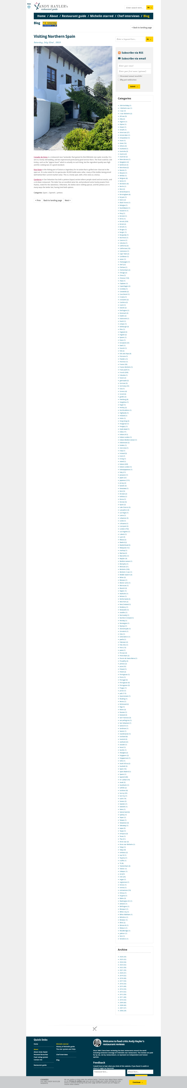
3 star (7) (123, 111)
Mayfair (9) (123, 559)
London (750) (124, 529)
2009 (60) (123, 1003)
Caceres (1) (123, 240)
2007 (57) (123, 1008)
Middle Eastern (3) (126, 575)
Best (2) (122, 189)
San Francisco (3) (125, 718)
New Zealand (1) (125, 604)
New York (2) (124, 602)
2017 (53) (123, 981)
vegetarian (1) (124, 882)
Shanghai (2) (124, 753)
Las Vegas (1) (124, 513)
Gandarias (38, 180)
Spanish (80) (124, 777)
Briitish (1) (123, 216)
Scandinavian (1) (125, 734)
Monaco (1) (123, 580)
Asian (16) (123, 143)
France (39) (123, 364)
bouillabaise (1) (125, 208)
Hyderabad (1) (124, 429)
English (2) (123, 335)
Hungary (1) (124, 426)
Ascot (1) (123, 141)
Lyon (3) (122, 537)
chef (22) (123, 265)
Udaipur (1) (123, 871)
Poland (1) (123, 669)
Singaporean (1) (125, 758)
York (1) (122, 936)
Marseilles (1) (124, 556)
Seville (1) (123, 750)
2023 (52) (123, 965)
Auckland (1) (124, 149)
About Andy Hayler (41, 1052)
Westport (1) (124, 909)
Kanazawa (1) (124, 488)
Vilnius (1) (123, 893)
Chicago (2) (123, 273)
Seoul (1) (123, 747)
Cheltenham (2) (125, 270)
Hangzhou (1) (124, 402)
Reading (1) (123, 699)
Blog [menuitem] (146, 16)
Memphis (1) (124, 564)
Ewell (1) (122, 345)
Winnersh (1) (124, 925)
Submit (132, 86)
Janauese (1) (124, 475)
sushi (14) (123, 799)
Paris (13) (123, 648)
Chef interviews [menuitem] (128, 16)
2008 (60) (123, 1005)
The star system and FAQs (66, 1049)
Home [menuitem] (41, 16)
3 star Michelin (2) (126, 114)
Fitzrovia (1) (124, 356)
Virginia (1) (123, 896)
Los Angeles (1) (125, 532)
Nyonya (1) (123, 626)
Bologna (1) (123, 205)
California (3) (124, 246)
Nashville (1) (124, 594)
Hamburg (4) (124, 399)
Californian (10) (125, 248)
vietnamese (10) (125, 890)
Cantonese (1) (124, 251)
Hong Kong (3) (124, 421)
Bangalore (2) (124, 162)
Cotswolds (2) (124, 292)
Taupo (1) (123, 831)
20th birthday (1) (125, 105)
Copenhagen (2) (125, 286)
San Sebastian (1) (125, 723)
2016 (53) (123, 984)
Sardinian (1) (124, 728)
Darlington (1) (124, 310)
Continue (136, 1082)
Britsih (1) (123, 227)
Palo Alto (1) (124, 645)
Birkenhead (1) (125, 192)
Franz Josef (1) (124, 370)
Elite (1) (122, 329)
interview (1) (124, 448)
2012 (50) (123, 994)
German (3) (123, 383)
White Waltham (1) (126, 915)
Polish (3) (123, 672)
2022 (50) (123, 967)
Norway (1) (123, 621)
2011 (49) (123, 997)
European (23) (124, 343)
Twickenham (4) (125, 866)
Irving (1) (123, 459)
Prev (39, 201)
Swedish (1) (123, 807)
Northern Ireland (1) (127, 618)
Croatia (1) (123, 297)
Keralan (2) (123, 494)
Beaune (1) (123, 173)
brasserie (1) (124, 211)
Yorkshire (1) (124, 939)
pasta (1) (122, 650)
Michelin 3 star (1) (126, 572)
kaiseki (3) (123, 486)
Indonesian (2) (124, 443)
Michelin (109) (124, 569)
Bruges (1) (123, 230)
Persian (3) (123, 653)
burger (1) (123, 232)
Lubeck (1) (123, 534)
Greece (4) (123, 391)
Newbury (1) (124, 607)
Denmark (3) (124, 313)
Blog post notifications (128, 80)
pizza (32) (123, 666)
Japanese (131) (125, 480)
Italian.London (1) (126, 467)
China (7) (123, 275)
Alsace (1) (123, 127)
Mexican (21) (124, 567)
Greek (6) (123, 394)
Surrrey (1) (123, 796)
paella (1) (123, 639)
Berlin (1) (123, 186)
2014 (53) (123, 989)
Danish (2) (123, 308)
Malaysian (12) (124, 548)
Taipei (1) (123, 817)
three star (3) (124, 842)
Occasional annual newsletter (131, 76)
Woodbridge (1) (125, 931)
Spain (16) (123, 769)
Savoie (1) (123, 731)
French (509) (124, 372)
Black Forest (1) (125, 203)
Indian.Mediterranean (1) (128, 440)
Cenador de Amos (41, 157)
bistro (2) (123, 200)
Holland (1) (123, 416)
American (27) (124, 132)
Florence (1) (124, 362)
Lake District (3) (125, 507)
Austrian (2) (124, 157)
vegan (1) (123, 879)
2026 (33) (123, 957)
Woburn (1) (123, 928)
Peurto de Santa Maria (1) (128, 658)
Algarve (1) (123, 122)
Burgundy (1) (124, 235)
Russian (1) (123, 712)
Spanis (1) (123, 774)
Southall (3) (123, 766)
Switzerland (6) (125, 812)
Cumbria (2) (124, 302)
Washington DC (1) (126, 901)
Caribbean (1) (124, 256)
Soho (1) (122, 761)
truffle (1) (123, 861)
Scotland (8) (124, 737)
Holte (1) (123, 418)
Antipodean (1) (125, 138)
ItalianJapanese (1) (126, 470)
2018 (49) (123, 978)
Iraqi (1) (122, 451)
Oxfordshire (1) (125, 637)
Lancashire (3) (124, 510)
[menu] (93, 14)
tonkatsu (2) (124, 852)
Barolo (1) (123, 170)
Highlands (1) (124, 413)
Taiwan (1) (123, 820)
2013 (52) (123, 992)
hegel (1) (123, 405)
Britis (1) (123, 219)
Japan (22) (123, 478)
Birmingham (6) (125, 194)
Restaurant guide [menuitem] (74, 16)
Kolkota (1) (123, 497)
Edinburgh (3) (124, 327)
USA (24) (123, 877)
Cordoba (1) (124, 289)
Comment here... (101, 1072)
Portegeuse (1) (125, 674)
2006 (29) (123, 1011)
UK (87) (122, 874)
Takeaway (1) (124, 826)
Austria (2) (123, 154)
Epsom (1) (123, 337)
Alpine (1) (123, 124)
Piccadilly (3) (124, 661)
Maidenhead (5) (125, 545)
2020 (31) (123, 973)
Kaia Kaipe (38, 170)
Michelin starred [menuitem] (101, 16)
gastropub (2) (124, 381)
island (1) (123, 461)
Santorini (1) (124, 726)
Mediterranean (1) (126, 561)
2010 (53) (123, 1000)
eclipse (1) (123, 324)
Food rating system (41, 1057)
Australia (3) (124, 151)
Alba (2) (122, 119)
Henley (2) (123, 408)
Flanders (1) (124, 359)
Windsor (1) (123, 920)
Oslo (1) (122, 634)
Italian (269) (124, 464)
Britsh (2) (123, 224)
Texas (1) (123, 836)
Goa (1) (122, 389)
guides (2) (123, 397)
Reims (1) (123, 701)
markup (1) (123, 550)
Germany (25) (124, 386)
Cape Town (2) (124, 254)
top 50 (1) (123, 855)
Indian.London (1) (126, 437)
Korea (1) (123, 499)
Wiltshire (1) (124, 917)
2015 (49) (123, 986)
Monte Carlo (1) (125, 583)
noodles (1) (123, 612)
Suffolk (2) (123, 788)
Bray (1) (122, 213)
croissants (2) (124, 300)
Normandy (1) (124, 615)
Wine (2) (122, 923)
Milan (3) (123, 577)
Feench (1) (123, 348)
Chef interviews (62, 1055)
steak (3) (122, 782)
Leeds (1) (123, 521)
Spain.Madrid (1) (125, 772)
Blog (57, 1060)
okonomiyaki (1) (125, 629)
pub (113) (123, 693)
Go (148, 7)
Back (142, 28)
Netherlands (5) (125, 599)
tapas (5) (122, 828)
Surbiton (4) (124, 790)
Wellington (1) (124, 906)
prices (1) (123, 691)
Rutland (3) (123, 715)
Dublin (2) (123, 316)
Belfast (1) (123, 176)
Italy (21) (123, 472)
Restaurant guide (40, 1065)
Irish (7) (122, 456)
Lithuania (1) (124, 523)
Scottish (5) (123, 739)
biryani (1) (123, 197)
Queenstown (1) (125, 696)
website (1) (123, 904)
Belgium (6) (124, 178)
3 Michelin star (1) (126, 108)
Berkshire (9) (124, 184)
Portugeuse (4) (125, 683)
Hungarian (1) (124, 424)
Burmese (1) (124, 238)
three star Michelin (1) (127, 844)
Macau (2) (123, 540)
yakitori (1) (123, 933)
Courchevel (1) (125, 294)
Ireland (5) (123, 453)
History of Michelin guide (65, 1047)
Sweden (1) (123, 804)
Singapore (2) (124, 755)
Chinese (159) (124, 278)
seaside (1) (123, 745)
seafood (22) (124, 742)
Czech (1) (123, 305)
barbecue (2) (124, 165)
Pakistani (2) (124, 642)
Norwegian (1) (124, 623)
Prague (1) (123, 688)
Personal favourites (41, 1055)
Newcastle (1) (124, 610)
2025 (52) (123, 959)
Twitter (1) (123, 869)
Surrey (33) (123, 793)
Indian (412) (124, 434)
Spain (45, 193)
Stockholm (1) (124, 785)
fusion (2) (123, 378)
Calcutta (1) (123, 243)
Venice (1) (123, 885)
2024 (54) (123, 962)
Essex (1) (123, 340)
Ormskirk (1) (124, 631)
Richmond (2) (124, 704)
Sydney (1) (123, 815)
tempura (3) (124, 834)
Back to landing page (53, 201)
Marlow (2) (123, 553)
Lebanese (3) (124, 518)
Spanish (52, 193)
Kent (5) (122, 491)
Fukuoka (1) (123, 375)
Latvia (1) (123, 515)
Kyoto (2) (123, 505)
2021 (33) (123, 970)
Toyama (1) (123, 858)
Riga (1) (122, 707)
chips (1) (122, 281)
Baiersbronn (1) (125, 159)
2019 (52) (123, 976)
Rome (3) (123, 710)
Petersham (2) (124, 656)
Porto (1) (123, 677)
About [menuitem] (54, 16)
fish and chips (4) (125, 354)
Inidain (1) (123, 445)
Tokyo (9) (123, 850)
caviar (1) (123, 259)
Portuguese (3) (125, 685)
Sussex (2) (123, 801)
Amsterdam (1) (125, 135)
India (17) (123, 432)
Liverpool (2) (124, 526)
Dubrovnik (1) (124, 319)
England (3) (123, 332)
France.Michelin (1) (126, 367)
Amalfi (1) (123, 130)
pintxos (60, 193)
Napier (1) (123, 591)
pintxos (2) (123, 664)
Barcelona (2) (124, 167)
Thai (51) (123, 839)
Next (67, 201)
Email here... (133, 1072)
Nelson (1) (123, 596)
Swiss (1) (122, 809)
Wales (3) (123, 898)
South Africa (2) (125, 763)
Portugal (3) (124, 680)
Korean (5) (123, 502)
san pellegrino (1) (126, 720)
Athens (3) (123, 146)
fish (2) (122, 351)
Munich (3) (123, 588)
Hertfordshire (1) (125, 410)
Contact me (38, 1060)
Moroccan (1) (124, 586)
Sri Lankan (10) (125, 780)
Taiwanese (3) (124, 823)
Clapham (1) (124, 283)
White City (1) (124, 912)
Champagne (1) (125, 262)
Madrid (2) (123, 542)
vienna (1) (123, 888)
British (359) (124, 221)
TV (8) (121, 863)
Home (36, 1044)
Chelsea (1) (123, 267)
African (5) (123, 116)
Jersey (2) (123, 483)
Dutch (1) (123, 321)
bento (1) (123, 181)
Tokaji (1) (123, 847)
